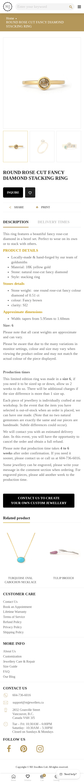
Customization (12, 656)
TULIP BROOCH (63, 578)
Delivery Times (54, 222)
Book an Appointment (17, 607)
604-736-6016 (21, 695)
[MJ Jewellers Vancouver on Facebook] (8, 749)
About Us (9, 651)
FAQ (6, 671)
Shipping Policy (13, 632)
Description (16, 222)
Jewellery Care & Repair (19, 661)
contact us (32, 458)
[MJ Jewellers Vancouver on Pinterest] (22, 749)
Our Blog (9, 676)
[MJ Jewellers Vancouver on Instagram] (38, 749)
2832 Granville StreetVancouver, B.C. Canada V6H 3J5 (26, 713)
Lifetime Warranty (15, 611)
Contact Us (10, 601)
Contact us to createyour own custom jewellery (39, 500)
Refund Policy (12, 622)
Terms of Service (14, 617)
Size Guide (10, 666)
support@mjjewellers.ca (28, 702)
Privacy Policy (12, 627)
